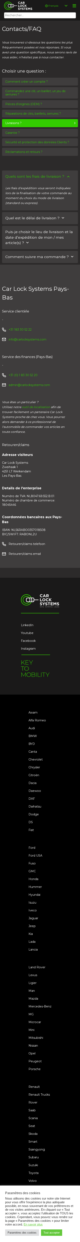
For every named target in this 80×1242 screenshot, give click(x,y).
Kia (31, 934)
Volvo (33, 1181)
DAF (32, 799)
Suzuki (33, 1165)
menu (74, 5)
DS (31, 822)
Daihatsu (35, 806)
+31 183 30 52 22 (20, 329)
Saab (32, 1110)
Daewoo (35, 791)
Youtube (27, 633)
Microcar (35, 1022)
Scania (33, 1118)
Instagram (28, 648)
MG (31, 1014)
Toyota (34, 1173)
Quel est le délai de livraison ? (32, 218)
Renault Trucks (39, 1094)
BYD (32, 744)
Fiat (31, 830)
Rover (33, 1102)
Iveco (33, 910)
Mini (31, 1030)
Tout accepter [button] (51, 1232)
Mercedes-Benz (40, 1006)
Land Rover (37, 967)
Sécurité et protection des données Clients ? (37, 142)
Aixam (33, 712)
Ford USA (35, 855)
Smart (33, 1141)
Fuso (32, 863)
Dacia (33, 783)
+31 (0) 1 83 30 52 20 (23, 375)
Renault (34, 1087)
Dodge (34, 814)
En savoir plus (33, 1224)
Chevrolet (36, 759)
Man (32, 991)
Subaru (34, 1157)
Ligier (33, 983)
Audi (32, 728)
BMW (33, 736)
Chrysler (34, 767)
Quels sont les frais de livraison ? (34, 176)
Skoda (33, 1134)
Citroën (34, 775)
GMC (32, 871)
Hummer (35, 887)
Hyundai (34, 895)
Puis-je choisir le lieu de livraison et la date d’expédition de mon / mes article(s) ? (39, 237)
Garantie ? (12, 133)
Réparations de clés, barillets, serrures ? (33, 113)
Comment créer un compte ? (26, 81)
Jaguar (33, 918)
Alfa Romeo (37, 720)
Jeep (32, 926)
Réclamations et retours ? (23, 152)
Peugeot (35, 1061)
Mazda (33, 998)
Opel (32, 1053)
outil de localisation (36, 407)
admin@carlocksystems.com (29, 385)
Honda (33, 879)
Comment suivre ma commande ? (37, 257)
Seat (32, 1126)
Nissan (33, 1045)
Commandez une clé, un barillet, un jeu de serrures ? (35, 92)
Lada (32, 942)
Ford (32, 848)
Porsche (35, 1069)
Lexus (33, 975)
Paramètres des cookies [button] (22, 1232)
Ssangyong (37, 1149)
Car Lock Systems (17, 2)
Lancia (33, 949)
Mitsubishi (36, 1038)
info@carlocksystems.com (27, 339)
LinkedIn (27, 625)
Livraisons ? (13, 123)
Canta (33, 752)
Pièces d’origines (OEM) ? (23, 104)
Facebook (28, 641)
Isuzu (32, 902)
